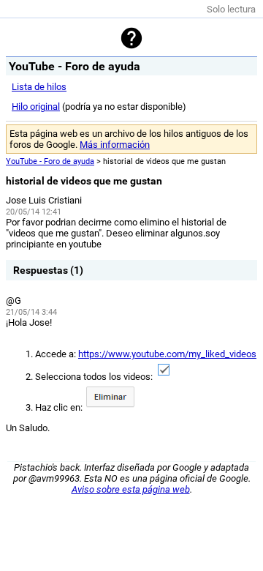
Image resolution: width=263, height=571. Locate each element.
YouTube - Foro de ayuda (50, 161)
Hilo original (36, 106)
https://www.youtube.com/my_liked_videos (167, 353)
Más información (115, 144)
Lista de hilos (39, 86)
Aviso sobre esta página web (131, 489)
